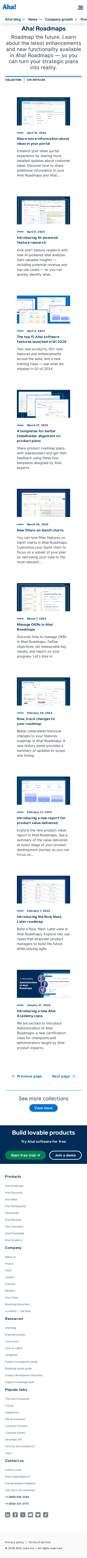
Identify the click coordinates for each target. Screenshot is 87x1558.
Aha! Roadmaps (14, 1185)
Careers (9, 1277)
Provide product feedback (20, 1483)
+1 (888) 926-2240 (17, 1496)
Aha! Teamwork (14, 1226)
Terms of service (40, 1542)
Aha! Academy (13, 1240)
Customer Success (16, 1425)
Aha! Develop (13, 1219)
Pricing (9, 1405)
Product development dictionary (24, 1375)
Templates (11, 1354)
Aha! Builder (12, 1213)
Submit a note (13, 1469)
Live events (12, 1341)
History (9, 1263)
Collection (13, 80)
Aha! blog (13, 19)
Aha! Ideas (11, 1199)
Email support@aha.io (17, 1476)
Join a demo (65, 1155)
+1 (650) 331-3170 (17, 1503)
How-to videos (13, 1348)
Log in (8, 1453)
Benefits (10, 1290)
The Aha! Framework (17, 1398)
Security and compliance (19, 1446)
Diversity (10, 1284)
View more (43, 1108)
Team (8, 1270)
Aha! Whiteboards (15, 1206)
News (32, 19)
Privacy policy (14, 1542)
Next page (61, 1076)
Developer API (13, 1439)
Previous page (29, 1076)
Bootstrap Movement (17, 1304)
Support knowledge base (19, 1382)
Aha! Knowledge (14, 1233)
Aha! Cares (11, 1297)
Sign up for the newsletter (20, 1490)
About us (10, 1256)
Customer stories (15, 1432)
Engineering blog (15, 1334)
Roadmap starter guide (18, 1368)
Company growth (59, 19)
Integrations (12, 1412)
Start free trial (23, 1155)
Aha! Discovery (14, 1192)
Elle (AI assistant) (15, 1419)
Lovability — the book (18, 1311)
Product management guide (21, 1361)
